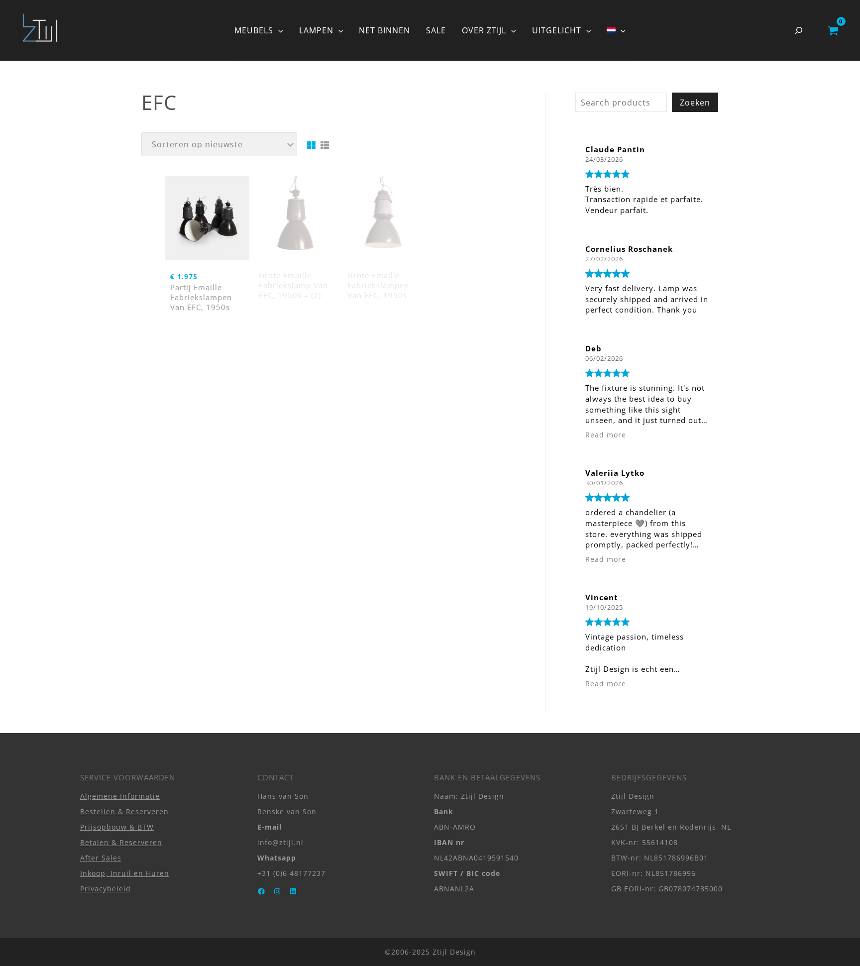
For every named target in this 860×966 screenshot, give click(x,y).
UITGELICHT (556, 30)
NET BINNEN (384, 30)
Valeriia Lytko (615, 473)
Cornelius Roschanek (629, 249)
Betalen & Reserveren (121, 842)
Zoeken (695, 102)
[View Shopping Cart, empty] (833, 30)
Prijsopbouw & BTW (117, 827)
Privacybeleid (105, 888)
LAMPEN (316, 30)
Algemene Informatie (120, 796)
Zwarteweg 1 (635, 811)
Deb (593, 348)
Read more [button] (605, 434)
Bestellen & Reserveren (124, 811)
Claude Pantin (615, 149)
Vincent (601, 597)
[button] (278, 30)
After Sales (100, 857)
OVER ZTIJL (484, 30)
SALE (436, 30)
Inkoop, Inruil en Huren (124, 873)
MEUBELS (253, 30)
